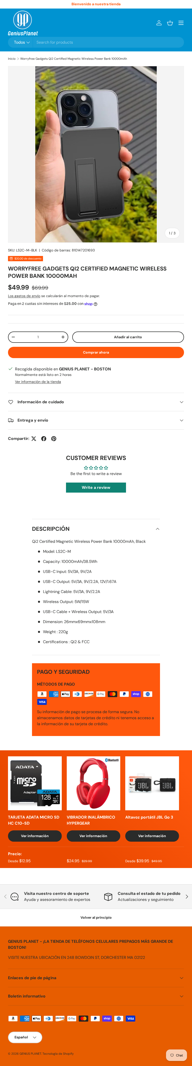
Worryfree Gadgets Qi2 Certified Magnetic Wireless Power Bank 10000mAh (73, 59)
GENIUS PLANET (30, 1054)
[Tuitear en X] (34, 439)
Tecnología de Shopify (58, 1054)
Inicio (12, 59)
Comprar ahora (96, 352)
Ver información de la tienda (38, 381)
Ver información (35, 836)
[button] (170, 22)
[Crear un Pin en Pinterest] (54, 439)
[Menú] (181, 22)
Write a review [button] (96, 487)
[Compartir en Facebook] (44, 439)
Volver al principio (96, 917)
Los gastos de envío (24, 296)
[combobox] (96, 42)
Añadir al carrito (128, 337)
